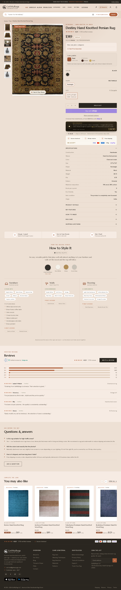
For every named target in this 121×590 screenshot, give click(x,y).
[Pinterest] (15, 574)
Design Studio (47, 7)
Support (74, 563)
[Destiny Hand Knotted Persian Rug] (7, 27)
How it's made (71, 214)
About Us (36, 555)
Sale (26, 7)
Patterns (55, 566)
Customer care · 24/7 (13, 570)
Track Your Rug (77, 566)
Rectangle (70, 84)
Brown (86, 60)
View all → (113, 481)
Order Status (115, 1)
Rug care (69, 219)
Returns (103, 587)
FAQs (34, 566)
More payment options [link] (91, 116)
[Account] (110, 7)
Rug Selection (56, 560)
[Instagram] (6, 574)
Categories (56, 7)
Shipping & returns (73, 224)
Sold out (98, 105)
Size (64, 7)
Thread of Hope (38, 563)
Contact (35, 569)
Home (6, 21)
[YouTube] (19, 574)
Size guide (114, 90)
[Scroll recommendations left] (102, 481)
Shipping (97, 587)
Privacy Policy (76, 557)
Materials (55, 563)
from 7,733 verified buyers (70, 2)
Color (69, 7)
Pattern (76, 7)
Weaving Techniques (58, 557)
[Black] (67, 74)
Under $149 (32, 7)
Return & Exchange (78, 555)
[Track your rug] (96, 7)
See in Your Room (38, 92)
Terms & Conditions (78, 560)
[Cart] (116, 7)
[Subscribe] (114, 560)
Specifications (71, 148)
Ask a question (13, 464)
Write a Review (108, 360)
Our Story (36, 557)
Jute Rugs (85, 7)
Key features (71, 210)
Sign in (93, 126)
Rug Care (55, 555)
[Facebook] (10, 574)
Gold (93, 60)
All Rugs (39, 7)
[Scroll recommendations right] (105, 481)
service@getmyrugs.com (13, 567)
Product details (72, 205)
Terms (115, 587)
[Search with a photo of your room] (93, 14)
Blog (34, 560)
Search (113, 14)
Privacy (109, 587)
